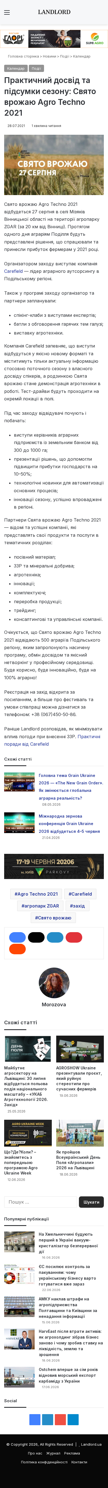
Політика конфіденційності (44, 1462)
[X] (36, 937)
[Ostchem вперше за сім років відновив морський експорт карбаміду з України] (19, 1377)
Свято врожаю (54, 918)
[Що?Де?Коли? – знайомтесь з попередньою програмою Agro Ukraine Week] (28, 1133)
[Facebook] (17, 937)
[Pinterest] (74, 937)
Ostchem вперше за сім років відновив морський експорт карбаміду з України (68, 1375)
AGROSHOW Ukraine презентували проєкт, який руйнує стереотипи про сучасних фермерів (79, 1078)
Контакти (79, 1462)
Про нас (35, 1453)
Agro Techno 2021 (37, 894)
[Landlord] (54, 12)
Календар (82, 56)
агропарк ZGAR (41, 906)
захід (79, 906)
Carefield (13, 271)
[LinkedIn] (55, 937)
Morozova (54, 1004)
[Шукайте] (101, 14)
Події (64, 56)
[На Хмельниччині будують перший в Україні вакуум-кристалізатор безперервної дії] (19, 1242)
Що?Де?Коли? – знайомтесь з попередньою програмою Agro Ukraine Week (21, 1162)
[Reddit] (17, 949)
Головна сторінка (23, 56)
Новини (49, 56)
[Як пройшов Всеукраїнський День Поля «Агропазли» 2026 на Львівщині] (80, 1133)
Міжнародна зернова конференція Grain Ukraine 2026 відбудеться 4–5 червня (69, 823)
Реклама (72, 1453)
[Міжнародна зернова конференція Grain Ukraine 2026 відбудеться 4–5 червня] (19, 822)
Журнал (53, 1453)
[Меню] (7, 14)
